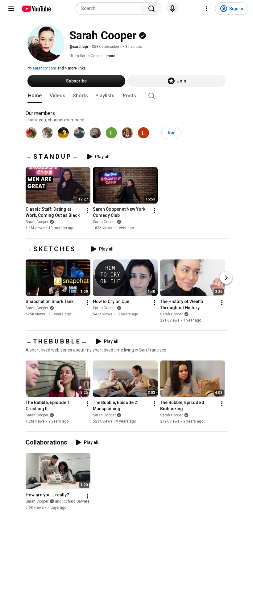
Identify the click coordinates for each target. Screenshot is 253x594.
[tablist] (126, 95)
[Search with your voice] (172, 8)
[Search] (151, 8)
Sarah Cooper (37, 222)
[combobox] (110, 8)
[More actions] (87, 210)
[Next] (226, 278)
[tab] (34, 95)
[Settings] (206, 8)
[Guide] (11, 8)
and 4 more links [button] (71, 68)
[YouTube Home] (36, 8)
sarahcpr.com (44, 68)
